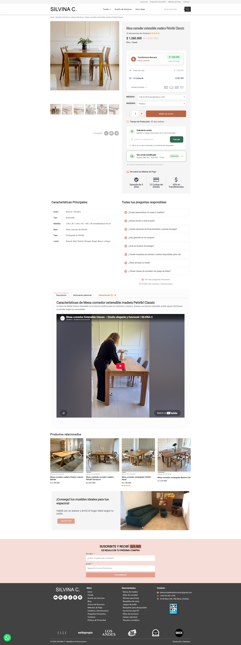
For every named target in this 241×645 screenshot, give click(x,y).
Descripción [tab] (61, 295)
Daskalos (186, 641)
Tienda (90, 595)
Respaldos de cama (131, 601)
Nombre (89, 554)
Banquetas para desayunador (135, 607)
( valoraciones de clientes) (138, 33)
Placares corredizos (131, 620)
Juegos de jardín (130, 604)
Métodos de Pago (95, 607)
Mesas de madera (130, 592)
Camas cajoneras (130, 617)
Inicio (52, 17)
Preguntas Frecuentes (97, 614)
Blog (89, 601)
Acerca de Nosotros (96, 604)
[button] (52, 56)
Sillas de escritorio (131, 614)
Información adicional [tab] (82, 295)
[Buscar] (188, 9)
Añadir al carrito (166, 114)
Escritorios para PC (131, 611)
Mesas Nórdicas (77, 17)
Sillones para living (131, 598)
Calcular (176, 139)
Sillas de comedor (130, 595)
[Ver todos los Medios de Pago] (127, 172)
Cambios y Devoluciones (98, 611)
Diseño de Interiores (96, 598)
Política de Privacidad (97, 620)
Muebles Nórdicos (63, 17)
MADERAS (130, 103)
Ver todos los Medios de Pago (143, 172)
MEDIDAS (130, 97)
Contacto (91, 617)
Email (88, 564)
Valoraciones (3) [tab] (106, 295)
